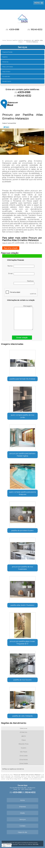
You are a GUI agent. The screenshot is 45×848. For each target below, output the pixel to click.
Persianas (5, 62)
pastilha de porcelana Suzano (22, 530)
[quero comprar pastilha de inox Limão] (22, 398)
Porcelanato (6, 76)
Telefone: (30, 281)
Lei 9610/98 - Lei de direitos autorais (31, 779)
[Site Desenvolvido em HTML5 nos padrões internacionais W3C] (6, 846)
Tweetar (6, 127)
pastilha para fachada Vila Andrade (22, 379)
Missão (22, 813)
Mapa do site (22, 832)
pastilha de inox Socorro (22, 680)
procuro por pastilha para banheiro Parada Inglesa (22, 455)
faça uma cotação (11, 248)
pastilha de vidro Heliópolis (22, 716)
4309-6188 (14, 29)
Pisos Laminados (7, 66)
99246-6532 (36, 29)
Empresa (22, 806)
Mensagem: (28, 306)
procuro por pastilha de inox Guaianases (22, 568)
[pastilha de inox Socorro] (22, 663)
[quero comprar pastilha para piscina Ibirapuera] (22, 475)
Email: (11, 273)
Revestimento (6, 81)
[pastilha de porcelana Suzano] (22, 514)
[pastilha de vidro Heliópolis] (22, 699)
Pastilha (4, 57)
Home (22, 800)
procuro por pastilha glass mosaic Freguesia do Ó (22, 642)
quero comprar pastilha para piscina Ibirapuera (22, 493)
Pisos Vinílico (6, 71)
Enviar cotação (22, 338)
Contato (22, 826)
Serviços (22, 47)
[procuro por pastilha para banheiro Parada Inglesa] (22, 437)
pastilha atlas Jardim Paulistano (22, 605)
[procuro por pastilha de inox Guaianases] (22, 550)
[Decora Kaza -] (22, 17)
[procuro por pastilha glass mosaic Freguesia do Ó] (22, 624)
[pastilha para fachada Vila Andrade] (22, 362)
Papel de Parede (7, 52)
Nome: (11, 266)
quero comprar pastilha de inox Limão (22, 416)
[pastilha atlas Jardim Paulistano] (22, 588)
